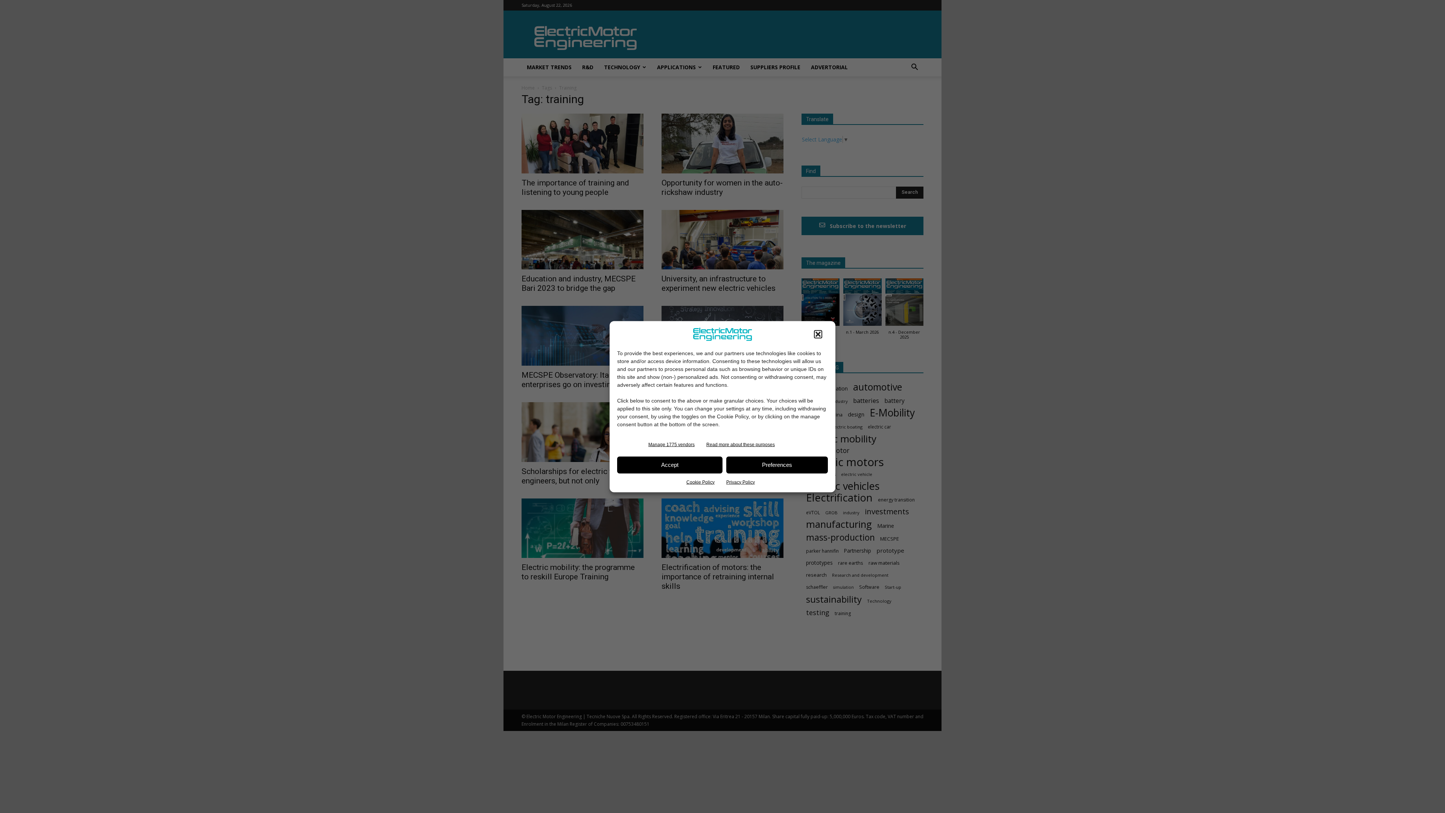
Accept (669, 465)
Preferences (777, 465)
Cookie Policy (700, 482)
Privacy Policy (740, 482)
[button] (818, 334)
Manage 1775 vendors (671, 444)
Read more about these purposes (740, 444)
